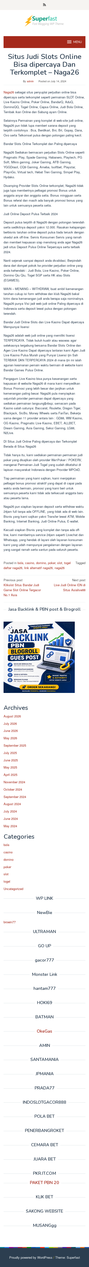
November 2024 (14, 782)
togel (67, 563)
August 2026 (12, 716)
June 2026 (11, 730)
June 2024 (11, 818)
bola (20, 563)
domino (41, 563)
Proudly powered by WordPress (30, 1257)
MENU (77, 42)
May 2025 (10, 767)
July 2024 (10, 811)
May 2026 (10, 738)
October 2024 (13, 789)
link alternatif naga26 (38, 568)
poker (51, 563)
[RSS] (44, 5)
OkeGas (44, 1031)
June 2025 (11, 760)
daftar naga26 (13, 568)
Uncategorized (13, 888)
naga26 (60, 568)
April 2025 (10, 774)
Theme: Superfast (67, 1257)
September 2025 (15, 745)
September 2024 (15, 796)
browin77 (10, 922)
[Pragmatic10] (44, 20)
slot (59, 563)
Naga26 (9, 92)
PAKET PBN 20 (44, 1182)
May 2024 (10, 826)
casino (29, 563)
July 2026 (10, 723)
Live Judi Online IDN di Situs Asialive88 (69, 585)
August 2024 (12, 804)
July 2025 (10, 752)
